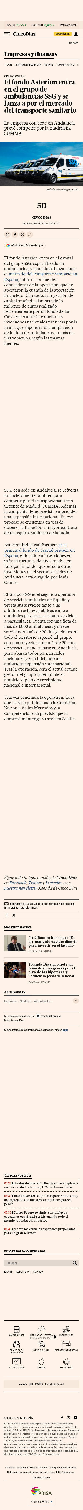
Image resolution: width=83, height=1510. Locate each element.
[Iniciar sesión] (76, 34)
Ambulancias (42, 1001)
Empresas (10, 1001)
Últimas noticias (17, 1175)
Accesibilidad (39, 1472)
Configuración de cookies (62, 1467)
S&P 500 (37, 25)
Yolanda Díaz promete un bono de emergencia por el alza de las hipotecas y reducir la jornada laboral (52, 970)
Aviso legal (23, 1467)
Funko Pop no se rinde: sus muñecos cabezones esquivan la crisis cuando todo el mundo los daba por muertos (36, 1216)
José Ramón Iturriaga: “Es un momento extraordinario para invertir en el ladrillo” (53, 942)
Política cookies (38, 1467)
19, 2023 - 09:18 (46, 223)
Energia (48, 65)
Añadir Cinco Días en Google (27, 245)
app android (66, 1367)
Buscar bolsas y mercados (24, 1251)
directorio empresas (66, 1350)
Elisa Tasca (35, 951)
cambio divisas (41, 1350)
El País (73, 43)
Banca (9, 65)
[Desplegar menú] (7, 33)
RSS (58, 1472)
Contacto (10, 1467)
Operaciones (13, 76)
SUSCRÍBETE (63, 33)
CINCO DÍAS (41, 217)
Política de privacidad (19, 1472)
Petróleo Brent (68, 25)
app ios (41, 1367)
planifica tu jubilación (16, 1351)
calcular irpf (16, 1335)
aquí (65, 1029)
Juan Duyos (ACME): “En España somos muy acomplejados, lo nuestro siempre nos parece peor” (41, 1200)
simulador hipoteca (41, 1335)
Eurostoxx (22, 1272)
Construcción (65, 65)
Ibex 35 (10, 25)
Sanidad (25, 1001)
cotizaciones (16, 1367)
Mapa (52, 1472)
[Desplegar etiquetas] (76, 1001)
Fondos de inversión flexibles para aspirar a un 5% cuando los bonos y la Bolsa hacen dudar (41, 1185)
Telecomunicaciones (28, 65)
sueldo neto (66, 1335)
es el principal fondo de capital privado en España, (39, 550)
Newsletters (68, 1472)
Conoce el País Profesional (41, 1384)
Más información (13, 1020)
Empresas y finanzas (30, 54)
